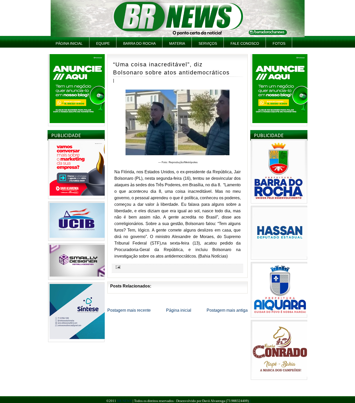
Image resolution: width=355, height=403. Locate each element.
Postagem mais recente (129, 310)
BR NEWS (124, 401)
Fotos (279, 43)
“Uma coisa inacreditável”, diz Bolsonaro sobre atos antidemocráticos (171, 68)
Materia (177, 43)
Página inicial (69, 43)
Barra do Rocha (139, 43)
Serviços (208, 43)
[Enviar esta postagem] (117, 266)
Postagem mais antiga (227, 310)
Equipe (103, 43)
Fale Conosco (245, 43)
